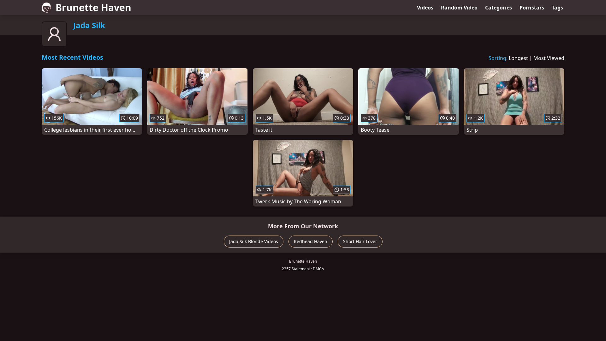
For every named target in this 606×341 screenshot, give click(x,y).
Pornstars (532, 7)
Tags (557, 7)
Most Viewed (548, 58)
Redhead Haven (310, 241)
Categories (498, 7)
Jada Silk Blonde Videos (253, 241)
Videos (425, 7)
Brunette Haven (93, 7)
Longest (518, 58)
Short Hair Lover (360, 241)
